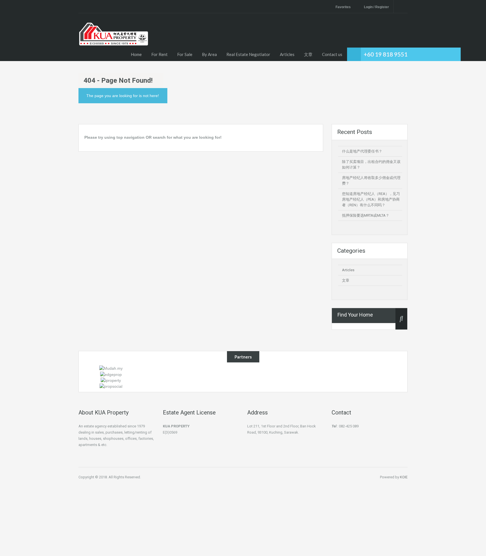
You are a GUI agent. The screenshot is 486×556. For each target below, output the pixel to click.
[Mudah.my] (111, 368)
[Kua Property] (113, 41)
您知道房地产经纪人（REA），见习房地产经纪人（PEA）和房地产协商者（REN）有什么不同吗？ (371, 199)
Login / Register (376, 7)
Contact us (332, 54)
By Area (209, 54)
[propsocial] (111, 386)
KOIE (404, 477)
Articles (287, 54)
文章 (308, 54)
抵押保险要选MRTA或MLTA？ (365, 215)
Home (136, 54)
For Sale (184, 54)
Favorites (343, 7)
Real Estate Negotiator (248, 54)
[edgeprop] (111, 374)
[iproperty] (111, 380)
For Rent (159, 54)
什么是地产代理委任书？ (362, 151)
